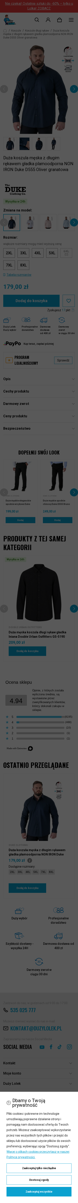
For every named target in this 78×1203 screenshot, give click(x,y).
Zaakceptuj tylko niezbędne (39, 1168)
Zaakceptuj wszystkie (39, 1191)
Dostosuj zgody (39, 1179)
